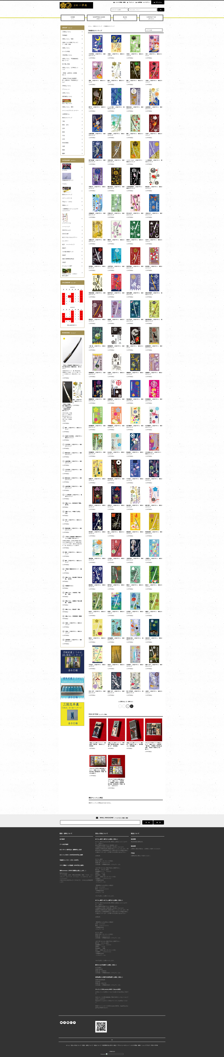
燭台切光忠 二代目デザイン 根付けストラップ (116, 187)
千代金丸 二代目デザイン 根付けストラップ (97, 665)
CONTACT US (151, 17)
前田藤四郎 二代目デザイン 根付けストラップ (97, 426)
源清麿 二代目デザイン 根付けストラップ (116, 320)
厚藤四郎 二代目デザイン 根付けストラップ (135, 373)
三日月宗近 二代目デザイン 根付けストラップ (97, 54)
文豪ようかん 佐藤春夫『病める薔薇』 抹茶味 (73, 601)
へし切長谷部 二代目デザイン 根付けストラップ (153, 161)
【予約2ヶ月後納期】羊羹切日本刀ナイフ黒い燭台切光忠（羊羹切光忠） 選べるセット (72, 367)
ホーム (90, 26)
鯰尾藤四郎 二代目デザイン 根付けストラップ (153, 346)
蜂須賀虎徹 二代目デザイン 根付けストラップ (153, 532)
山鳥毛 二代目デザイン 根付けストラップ (153, 692)
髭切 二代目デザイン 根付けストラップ (116, 81)
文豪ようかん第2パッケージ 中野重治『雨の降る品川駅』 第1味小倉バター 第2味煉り (116, 744)
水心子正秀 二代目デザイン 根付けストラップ (135, 320)
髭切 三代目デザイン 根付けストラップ (73, 553)
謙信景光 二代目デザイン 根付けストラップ (97, 585)
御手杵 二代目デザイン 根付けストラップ (135, 240)
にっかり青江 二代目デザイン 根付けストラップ (116, 107)
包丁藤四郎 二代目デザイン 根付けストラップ (153, 426)
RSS (152, 1045)
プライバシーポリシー (123, 1045)
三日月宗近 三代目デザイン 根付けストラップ (73, 470)
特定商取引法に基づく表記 (109, 1045)
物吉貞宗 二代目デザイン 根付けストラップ (135, 506)
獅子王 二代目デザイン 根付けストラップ (97, 107)
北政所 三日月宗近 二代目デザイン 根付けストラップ (73, 436)
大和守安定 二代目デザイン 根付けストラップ (116, 267)
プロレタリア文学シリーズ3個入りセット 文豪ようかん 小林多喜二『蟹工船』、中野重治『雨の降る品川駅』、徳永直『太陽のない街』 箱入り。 (153, 746)
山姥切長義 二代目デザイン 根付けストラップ (97, 134)
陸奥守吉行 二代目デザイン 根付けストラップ (116, 293)
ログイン (147, 2)
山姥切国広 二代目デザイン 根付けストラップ (153, 107)
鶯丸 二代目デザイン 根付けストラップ (135, 134)
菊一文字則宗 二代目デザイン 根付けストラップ (135, 692)
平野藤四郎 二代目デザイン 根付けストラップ (116, 426)
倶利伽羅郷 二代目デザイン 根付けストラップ (116, 639)
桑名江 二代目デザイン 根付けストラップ (153, 585)
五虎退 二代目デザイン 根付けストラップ (116, 373)
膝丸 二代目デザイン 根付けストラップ (135, 81)
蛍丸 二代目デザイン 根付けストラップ (116, 532)
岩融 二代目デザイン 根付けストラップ (97, 81)
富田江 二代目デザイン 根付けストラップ (97, 639)
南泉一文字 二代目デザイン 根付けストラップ (153, 665)
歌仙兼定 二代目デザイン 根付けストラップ (135, 453)
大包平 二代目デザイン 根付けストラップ (153, 134)
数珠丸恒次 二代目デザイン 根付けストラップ (135, 107)
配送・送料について (88, 1045)
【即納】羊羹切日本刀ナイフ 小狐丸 (73, 569)
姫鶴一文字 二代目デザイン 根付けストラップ (116, 692)
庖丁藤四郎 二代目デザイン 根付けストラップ (135, 426)
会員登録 (140, 2)
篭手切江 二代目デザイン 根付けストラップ (116, 585)
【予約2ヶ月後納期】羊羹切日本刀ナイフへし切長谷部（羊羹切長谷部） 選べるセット (67, 407)
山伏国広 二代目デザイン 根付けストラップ (116, 134)
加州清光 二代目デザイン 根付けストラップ (97, 267)
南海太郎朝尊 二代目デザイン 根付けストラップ (153, 293)
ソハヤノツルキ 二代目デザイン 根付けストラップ (135, 161)
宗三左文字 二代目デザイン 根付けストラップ (135, 214)
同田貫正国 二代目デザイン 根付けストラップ (116, 479)
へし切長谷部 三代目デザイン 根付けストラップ (73, 495)
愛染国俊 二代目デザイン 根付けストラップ (135, 532)
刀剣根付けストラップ (109, 26)
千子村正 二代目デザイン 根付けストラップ (135, 479)
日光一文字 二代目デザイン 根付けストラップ (97, 692)
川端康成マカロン (69, 585)
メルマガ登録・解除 (120, 2)
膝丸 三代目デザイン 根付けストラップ (73, 561)
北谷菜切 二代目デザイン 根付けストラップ (135, 665)
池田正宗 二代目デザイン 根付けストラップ (153, 639)
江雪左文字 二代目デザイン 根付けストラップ (116, 214)
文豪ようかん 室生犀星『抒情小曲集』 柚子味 (73, 578)
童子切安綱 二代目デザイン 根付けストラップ (97, 161)
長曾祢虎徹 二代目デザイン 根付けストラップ (97, 293)
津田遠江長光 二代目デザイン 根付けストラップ (135, 639)
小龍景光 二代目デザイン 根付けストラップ (153, 559)
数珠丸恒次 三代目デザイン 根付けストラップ (73, 478)
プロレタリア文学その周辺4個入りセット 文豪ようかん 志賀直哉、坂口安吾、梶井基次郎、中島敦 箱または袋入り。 (97, 771)
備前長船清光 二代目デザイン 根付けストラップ (153, 320)
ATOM (156, 1045)
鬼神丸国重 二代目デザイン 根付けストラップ (135, 293)
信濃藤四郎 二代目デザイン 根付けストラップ (116, 400)
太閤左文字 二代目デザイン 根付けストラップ (97, 240)
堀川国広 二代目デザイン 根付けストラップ (153, 267)
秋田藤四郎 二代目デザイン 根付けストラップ (153, 400)
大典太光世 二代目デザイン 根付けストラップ (116, 161)
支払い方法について (76, 1045)
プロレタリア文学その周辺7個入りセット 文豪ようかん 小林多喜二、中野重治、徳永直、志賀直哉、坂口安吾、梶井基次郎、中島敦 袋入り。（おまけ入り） (116, 782)
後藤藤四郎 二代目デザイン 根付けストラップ (97, 400)
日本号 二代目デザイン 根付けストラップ (153, 240)
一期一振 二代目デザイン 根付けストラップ (97, 346)
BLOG (125, 17)
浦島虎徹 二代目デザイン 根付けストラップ (97, 559)
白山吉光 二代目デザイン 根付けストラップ (116, 453)
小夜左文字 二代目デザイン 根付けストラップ (153, 214)
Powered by (103, 1054)
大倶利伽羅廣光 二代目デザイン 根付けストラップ (135, 187)
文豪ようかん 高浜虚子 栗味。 (73, 609)
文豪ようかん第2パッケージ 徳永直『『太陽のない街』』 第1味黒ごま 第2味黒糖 (135, 744)
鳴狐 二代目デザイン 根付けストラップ (135, 346)
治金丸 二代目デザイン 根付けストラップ (116, 665)
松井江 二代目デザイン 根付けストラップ (97, 612)
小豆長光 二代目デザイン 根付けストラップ (116, 559)
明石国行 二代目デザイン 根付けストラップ (97, 532)
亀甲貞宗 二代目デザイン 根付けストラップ (153, 506)
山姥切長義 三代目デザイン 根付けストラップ (73, 487)
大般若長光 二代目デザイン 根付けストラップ (135, 559)
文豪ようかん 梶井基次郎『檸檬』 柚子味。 (73, 504)
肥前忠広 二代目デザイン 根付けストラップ (97, 320)
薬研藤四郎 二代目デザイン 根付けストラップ (116, 346)
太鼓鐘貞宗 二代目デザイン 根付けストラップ (97, 214)
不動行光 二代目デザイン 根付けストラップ (97, 187)
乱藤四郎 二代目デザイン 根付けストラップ (153, 373)
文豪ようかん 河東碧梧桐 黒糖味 (73, 616)
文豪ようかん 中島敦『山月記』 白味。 (73, 512)
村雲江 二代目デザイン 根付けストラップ (116, 612)
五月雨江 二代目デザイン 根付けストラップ (135, 612)
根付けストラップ (98, 26)
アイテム (159, 2)
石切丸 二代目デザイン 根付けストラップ (135, 54)
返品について (97, 1045)
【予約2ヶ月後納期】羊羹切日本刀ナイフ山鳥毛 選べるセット (73, 537)
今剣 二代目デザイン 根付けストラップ (153, 54)
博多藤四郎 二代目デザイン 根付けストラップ (135, 400)
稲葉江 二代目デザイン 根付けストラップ (153, 612)
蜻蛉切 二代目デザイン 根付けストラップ (116, 240)
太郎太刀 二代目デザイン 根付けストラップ (97, 506)
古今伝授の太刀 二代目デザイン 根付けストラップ (153, 453)
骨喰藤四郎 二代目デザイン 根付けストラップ (97, 373)
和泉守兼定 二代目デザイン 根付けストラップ (135, 267)
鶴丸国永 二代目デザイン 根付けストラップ (153, 187)
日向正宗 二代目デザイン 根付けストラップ (153, 479)
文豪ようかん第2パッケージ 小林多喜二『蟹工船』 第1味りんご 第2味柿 (97, 744)
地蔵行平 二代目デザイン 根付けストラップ (97, 479)
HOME (73, 17)
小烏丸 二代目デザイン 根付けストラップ (153, 81)
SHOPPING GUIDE (99, 17)
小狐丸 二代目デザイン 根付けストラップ (116, 54)
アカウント (131, 2)
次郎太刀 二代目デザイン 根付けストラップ (116, 506)
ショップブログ (146, 1045)
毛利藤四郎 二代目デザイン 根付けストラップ (97, 453)
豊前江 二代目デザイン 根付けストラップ (135, 585)
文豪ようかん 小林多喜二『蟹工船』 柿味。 (73, 593)
